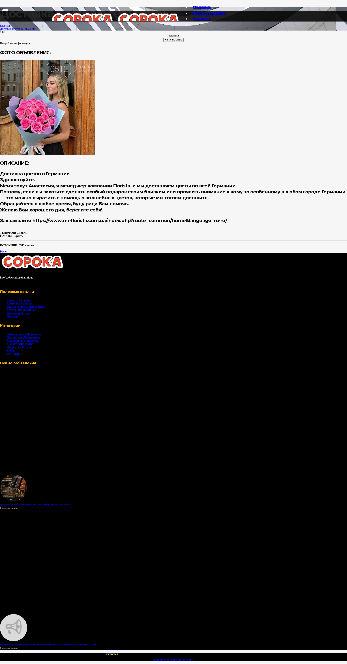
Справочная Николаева (22, 340)
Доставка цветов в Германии (18, 28)
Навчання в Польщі (20, 303)
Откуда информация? (21, 309)
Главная (5, 25)
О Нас (11, 350)
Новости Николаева (20, 343)
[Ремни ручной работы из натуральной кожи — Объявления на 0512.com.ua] (13, 500)
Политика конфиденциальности (173, 659)
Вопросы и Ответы (19, 347)
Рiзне (3, 251)
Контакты (14, 353)
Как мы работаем (18, 313)
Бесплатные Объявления (23, 337)
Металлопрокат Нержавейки (26, 306)
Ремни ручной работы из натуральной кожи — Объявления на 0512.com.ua (35, 504)
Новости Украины (19, 300)
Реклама (12, 316)
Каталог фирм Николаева (24, 334)
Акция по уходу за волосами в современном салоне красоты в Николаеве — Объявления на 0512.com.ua (48, 644)
